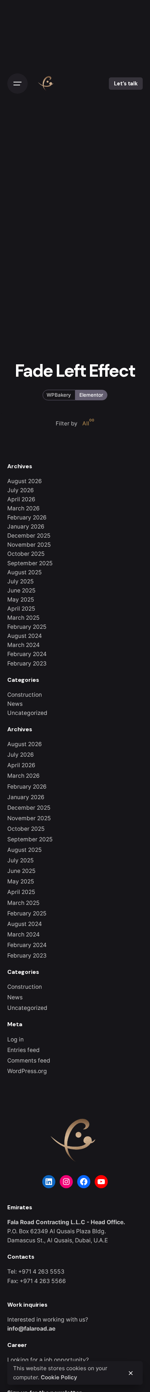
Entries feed (23, 1050)
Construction (24, 694)
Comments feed (28, 1060)
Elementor (91, 394)
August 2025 (24, 572)
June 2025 (21, 590)
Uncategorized (27, 712)
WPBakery (59, 394)
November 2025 (29, 544)
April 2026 (21, 499)
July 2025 (20, 581)
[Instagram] (66, 1181)
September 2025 (30, 563)
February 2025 (27, 626)
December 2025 (29, 535)
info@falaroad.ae (31, 1328)
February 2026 (27, 517)
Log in (15, 1039)
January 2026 (25, 526)
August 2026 (24, 481)
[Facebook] (83, 1181)
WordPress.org (27, 1071)
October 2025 (26, 553)
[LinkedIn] (48, 1181)
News (15, 703)
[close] (130, 1373)
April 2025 (21, 608)
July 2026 (20, 490)
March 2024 (23, 645)
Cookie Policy (59, 1377)
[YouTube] (101, 1181)
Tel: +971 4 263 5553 (35, 1271)
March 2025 (23, 617)
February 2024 (27, 654)
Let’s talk (126, 83)
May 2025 (20, 599)
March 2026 (23, 508)
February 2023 (27, 663)
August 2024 (24, 635)
